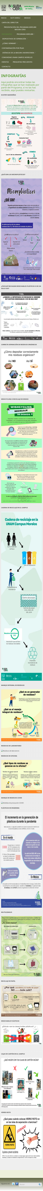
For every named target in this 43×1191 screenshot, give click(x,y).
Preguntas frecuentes (22, 62)
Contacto (6, 66)
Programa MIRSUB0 (25, 34)
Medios (27, 18)
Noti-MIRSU (15, 18)
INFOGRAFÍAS (7, 34)
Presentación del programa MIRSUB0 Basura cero (20, 28)
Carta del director (10, 22)
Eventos (5, 62)
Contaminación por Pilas (13, 48)
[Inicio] (21, 8)
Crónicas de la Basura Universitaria (18, 53)
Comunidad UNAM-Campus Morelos (17, 57)
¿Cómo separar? (9, 43)
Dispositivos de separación (14, 39)
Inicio (3, 18)
